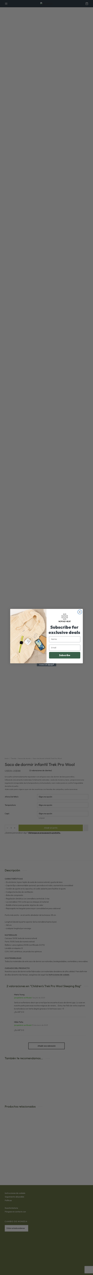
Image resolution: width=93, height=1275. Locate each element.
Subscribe (64, 655)
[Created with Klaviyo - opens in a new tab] (46, 664)
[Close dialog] (80, 612)
